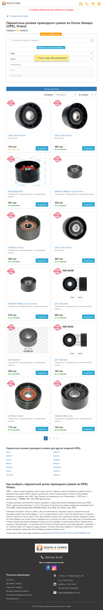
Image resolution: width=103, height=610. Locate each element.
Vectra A (56, 471)
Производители (12, 598)
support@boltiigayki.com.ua (69, 592)
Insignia (56, 459)
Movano (56, 463)
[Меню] (99, 3)
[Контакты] (87, 3)
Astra (8, 452)
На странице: (84, 95)
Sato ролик (17, 136)
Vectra (8, 471)
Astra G (56, 452)
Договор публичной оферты (17, 591)
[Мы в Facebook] (48, 567)
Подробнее (42, 148)
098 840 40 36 (53, 557)
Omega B (57, 467)
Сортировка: (48, 95)
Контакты (10, 579)
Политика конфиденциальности (19, 594)
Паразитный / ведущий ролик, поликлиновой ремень (26, 194)
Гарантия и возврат (14, 587)
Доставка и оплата (13, 583)
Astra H (9, 455)
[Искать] (91, 40)
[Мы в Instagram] (54, 567)
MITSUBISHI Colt (83, 533)
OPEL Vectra (67, 533)
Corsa (8, 459)
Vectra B (9, 474)
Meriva (9, 463)
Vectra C (56, 474)
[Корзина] (93, 3)
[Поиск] (81, 3)
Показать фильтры (51, 89)
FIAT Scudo (56, 533)
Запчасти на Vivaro (19, 16)
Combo (56, 455)
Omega (9, 467)
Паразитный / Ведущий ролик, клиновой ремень (74, 192)
